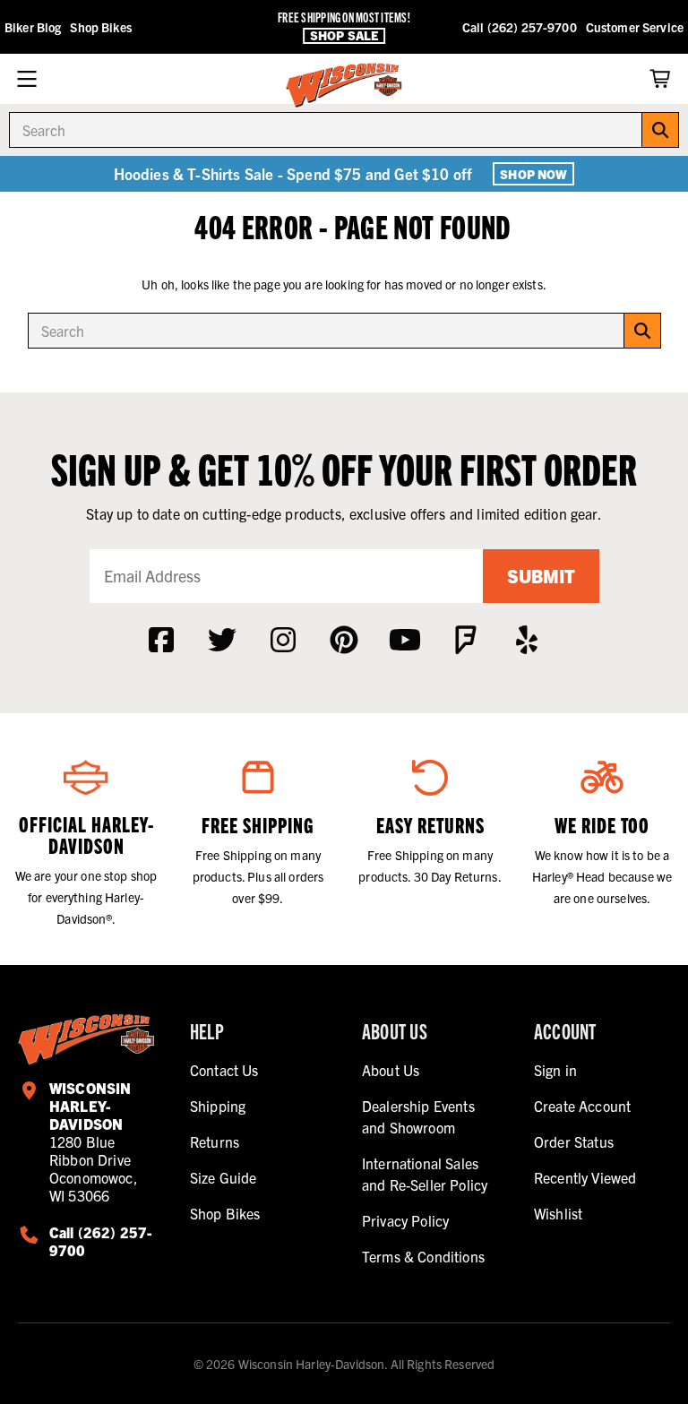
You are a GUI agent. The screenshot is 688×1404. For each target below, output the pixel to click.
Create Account (582, 1106)
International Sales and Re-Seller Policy (424, 1173)
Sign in (555, 1070)
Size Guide (223, 1177)
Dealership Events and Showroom (418, 1116)
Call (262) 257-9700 (519, 27)
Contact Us (224, 1070)
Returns (214, 1141)
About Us (390, 1070)
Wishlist (558, 1213)
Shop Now (533, 174)
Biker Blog (32, 27)
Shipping (217, 1106)
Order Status (574, 1141)
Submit (541, 575)
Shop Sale (344, 35)
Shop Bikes (100, 27)
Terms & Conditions (423, 1256)
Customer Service (635, 27)
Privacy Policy (405, 1220)
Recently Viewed (585, 1177)
